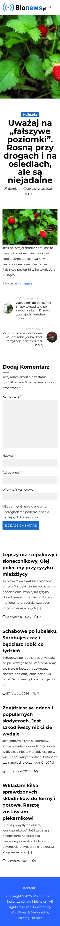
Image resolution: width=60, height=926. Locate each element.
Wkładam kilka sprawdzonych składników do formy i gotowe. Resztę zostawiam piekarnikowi (28, 802)
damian (13, 189)
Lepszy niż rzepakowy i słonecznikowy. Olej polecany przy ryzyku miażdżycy (29, 564)
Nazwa (8, 455)
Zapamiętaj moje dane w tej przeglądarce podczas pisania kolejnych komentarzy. (27, 512)
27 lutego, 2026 (18, 693)
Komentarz (11, 396)
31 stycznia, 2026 (19, 617)
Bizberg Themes (30, 918)
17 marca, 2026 (17, 861)
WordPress (18, 912)
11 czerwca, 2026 (18, 771)
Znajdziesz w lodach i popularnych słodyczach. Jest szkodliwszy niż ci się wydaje (27, 721)
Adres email (12, 472)
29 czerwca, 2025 (39, 189)
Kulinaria (30, 114)
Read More (22, 284)
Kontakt (29, 888)
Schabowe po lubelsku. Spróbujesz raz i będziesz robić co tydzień (30, 641)
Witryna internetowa (18, 489)
